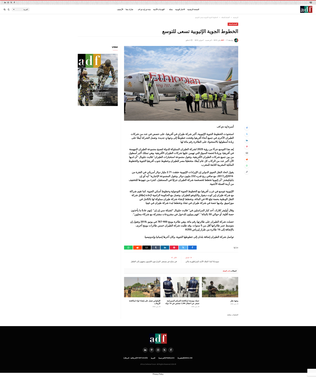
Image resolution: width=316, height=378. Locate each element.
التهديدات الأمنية (159, 9)
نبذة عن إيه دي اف (144, 9)
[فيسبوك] (246, 127)
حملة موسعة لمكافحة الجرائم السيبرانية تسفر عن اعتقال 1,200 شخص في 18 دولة (182, 302)
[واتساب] (246, 165)
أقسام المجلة (233, 24)
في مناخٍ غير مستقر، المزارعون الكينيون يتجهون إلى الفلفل (154, 261)
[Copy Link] (246, 171)
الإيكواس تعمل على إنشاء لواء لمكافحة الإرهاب (144, 302)
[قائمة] (310, 2)
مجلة (171, 9)
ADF (222, 40)
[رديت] (246, 159)
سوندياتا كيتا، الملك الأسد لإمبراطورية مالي (202, 261)
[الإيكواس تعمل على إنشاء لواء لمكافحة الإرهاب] (142, 287)
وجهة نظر (234, 300)
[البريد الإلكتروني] (246, 152)
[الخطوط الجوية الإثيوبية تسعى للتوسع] (181, 83)
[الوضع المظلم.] (8, 9)
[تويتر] (246, 134)
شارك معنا (129, 9)
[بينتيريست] (246, 146)
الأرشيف (120, 9)
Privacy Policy (158, 374)
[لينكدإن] (246, 140)
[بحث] (5, 9)
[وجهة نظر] (220, 287)
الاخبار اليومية (180, 9)
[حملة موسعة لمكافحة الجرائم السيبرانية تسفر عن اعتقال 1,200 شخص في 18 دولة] (181, 287)
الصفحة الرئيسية (193, 9)
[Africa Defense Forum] (306, 9)
